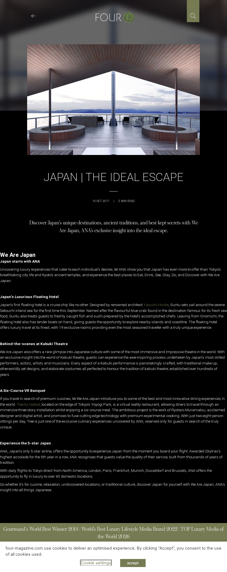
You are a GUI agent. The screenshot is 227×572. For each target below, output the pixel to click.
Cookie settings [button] (96, 562)
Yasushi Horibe (156, 304)
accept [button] (133, 563)
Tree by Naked (28, 404)
